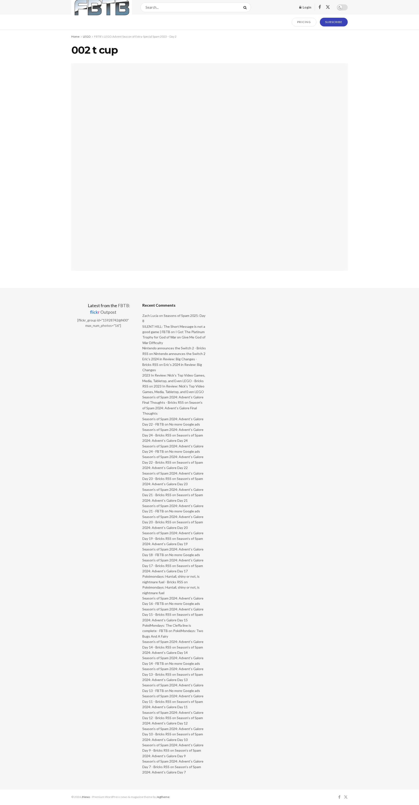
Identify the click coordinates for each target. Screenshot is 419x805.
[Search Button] (246, 7)
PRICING (304, 22)
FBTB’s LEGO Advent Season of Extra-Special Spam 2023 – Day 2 (135, 36)
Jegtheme (162, 797)
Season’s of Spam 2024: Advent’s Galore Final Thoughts (172, 407)
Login (306, 7)
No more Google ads (184, 424)
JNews (85, 797)
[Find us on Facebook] (319, 7)
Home (75, 36)
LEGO (87, 36)
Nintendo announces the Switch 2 (179, 354)
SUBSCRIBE (333, 22)
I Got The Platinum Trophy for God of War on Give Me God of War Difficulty (173, 337)
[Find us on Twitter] (328, 7)
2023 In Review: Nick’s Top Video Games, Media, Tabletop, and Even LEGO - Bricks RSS (173, 380)
